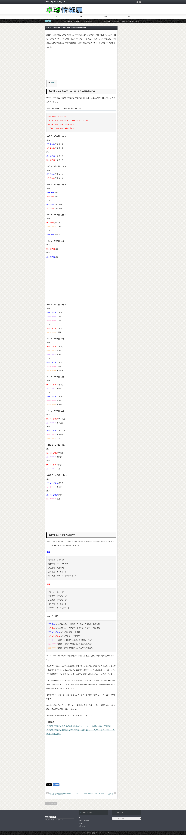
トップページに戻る (51, 803)
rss (137, 2)
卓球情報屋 (50, 816)
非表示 (53, 82)
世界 (81, 16)
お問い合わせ (82, 826)
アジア (105, 16)
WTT (57, 16)
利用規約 (81, 823)
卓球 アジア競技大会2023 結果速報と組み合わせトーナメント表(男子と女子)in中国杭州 (78, 726)
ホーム (80, 817)
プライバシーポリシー (84, 820)
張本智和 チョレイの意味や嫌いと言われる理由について (53, 21)
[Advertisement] (81, 65)
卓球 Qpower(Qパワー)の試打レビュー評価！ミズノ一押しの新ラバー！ (98, 794)
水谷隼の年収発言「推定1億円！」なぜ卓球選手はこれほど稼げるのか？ (95, 21)
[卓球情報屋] (64, 13)
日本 (129, 16)
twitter (140, 2)
